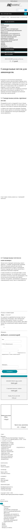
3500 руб (14, 398)
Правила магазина (6, 488)
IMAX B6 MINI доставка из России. (14, 59)
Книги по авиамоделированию (11, 30)
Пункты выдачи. (5, 466)
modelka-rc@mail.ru (7, 441)
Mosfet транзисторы (7, 52)
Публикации (5, 26)
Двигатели (4, 32)
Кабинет (3, 478)
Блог (8, 17)
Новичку (3, 27)
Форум (3, 44)
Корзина (3, 481)
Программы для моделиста (10, 33)
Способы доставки (6, 490)
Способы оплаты (5, 473)
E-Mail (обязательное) (7, 344)
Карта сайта (4, 472)
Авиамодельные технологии (18, 17)
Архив (3, 43)
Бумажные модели (7, 38)
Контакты (4, 46)
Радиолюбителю (6, 41)
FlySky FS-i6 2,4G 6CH (14, 396)
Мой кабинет (14, 1)
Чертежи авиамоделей (8, 37)
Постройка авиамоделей (9, 40)
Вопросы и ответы (7, 47)
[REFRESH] (14, 312)
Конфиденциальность (7, 487)
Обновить (3, 332)
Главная (3, 17)
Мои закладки (4, 480)
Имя (3, 339)
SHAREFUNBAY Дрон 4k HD (14, 381)
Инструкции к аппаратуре (9, 29)
